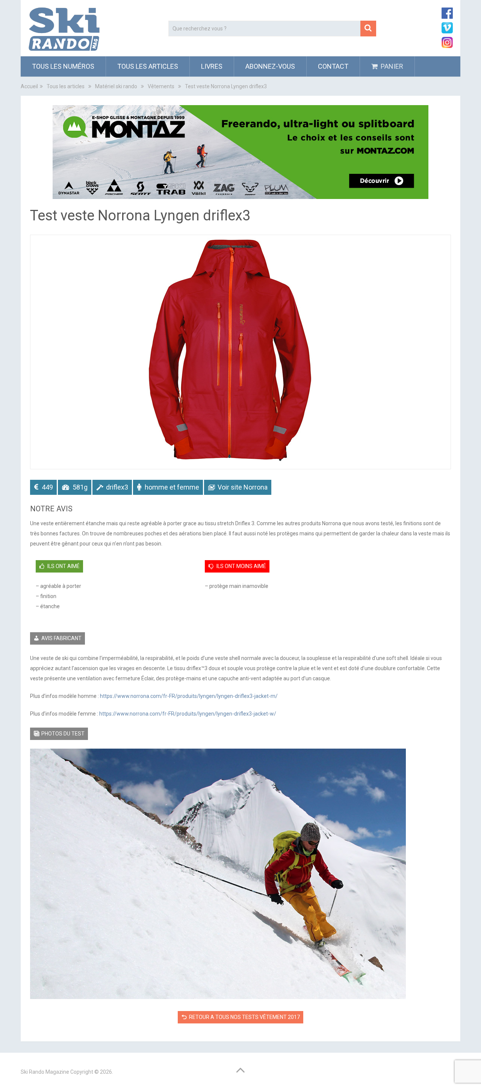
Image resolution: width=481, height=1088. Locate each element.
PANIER (391, 66)
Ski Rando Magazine (45, 1072)
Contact (333, 66)
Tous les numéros (63, 66)
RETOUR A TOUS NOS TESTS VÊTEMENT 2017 (244, 1017)
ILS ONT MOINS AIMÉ (241, 566)
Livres (211, 66)
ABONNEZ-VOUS (270, 66)
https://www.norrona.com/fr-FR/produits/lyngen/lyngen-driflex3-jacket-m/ (189, 696)
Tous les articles (147, 66)
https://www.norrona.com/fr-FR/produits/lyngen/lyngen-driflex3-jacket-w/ (187, 714)
